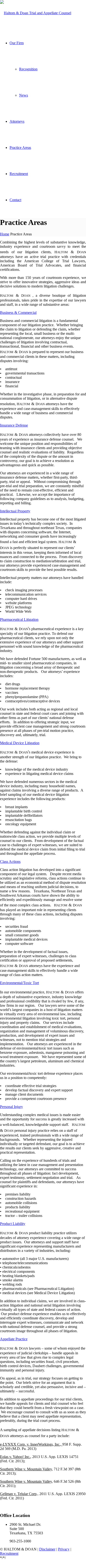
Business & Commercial (18, 313)
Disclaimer (47, 1549)
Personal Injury (11, 1107)
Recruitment (9, 1553)
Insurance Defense (14, 425)
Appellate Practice (13, 1339)
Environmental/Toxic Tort (19, 983)
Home (4, 234)
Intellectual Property (15, 511)
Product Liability (12, 1224)
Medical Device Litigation (19, 743)
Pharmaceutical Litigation (19, 619)
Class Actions (10, 862)
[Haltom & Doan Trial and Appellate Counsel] (35, 13)
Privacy (64, 1549)
